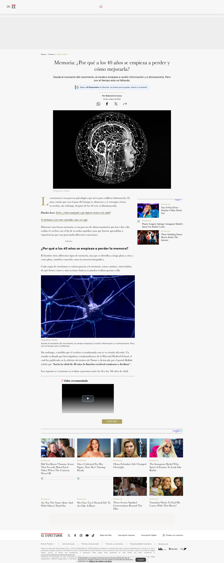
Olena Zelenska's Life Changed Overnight (129, 465)
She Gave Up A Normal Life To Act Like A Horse (93, 504)
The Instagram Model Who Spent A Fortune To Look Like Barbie (165, 467)
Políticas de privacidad (90, 544)
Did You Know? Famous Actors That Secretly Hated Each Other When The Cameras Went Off (57, 468)
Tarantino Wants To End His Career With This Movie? (164, 504)
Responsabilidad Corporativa (141, 544)
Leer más (112, 421)
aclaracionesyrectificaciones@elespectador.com (58, 555)
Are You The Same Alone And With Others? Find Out (57, 504)
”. (88, 425)
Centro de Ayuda (68, 544)
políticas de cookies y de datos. (100, 561)
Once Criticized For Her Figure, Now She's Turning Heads (91, 467)
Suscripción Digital (148, 535)
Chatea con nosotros (174, 535)
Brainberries (45, 460)
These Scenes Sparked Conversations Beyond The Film (127, 505)
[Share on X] (116, 104)
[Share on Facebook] (107, 104)
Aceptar (141, 560)
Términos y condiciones (114, 544)
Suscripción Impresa (126, 535)
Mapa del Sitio (106, 535)
